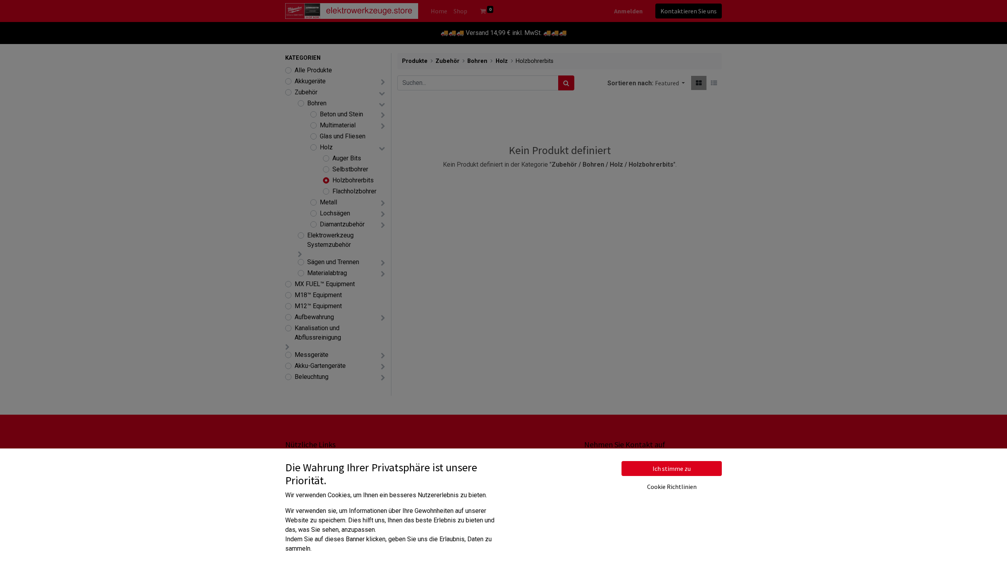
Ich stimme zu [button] (672, 468)
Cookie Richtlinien (672, 487)
